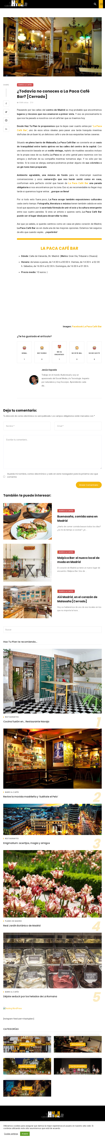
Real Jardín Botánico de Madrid (21, 925)
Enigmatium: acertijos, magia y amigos (26, 843)
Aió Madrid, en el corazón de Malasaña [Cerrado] (77, 599)
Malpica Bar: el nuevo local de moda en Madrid (78, 560)
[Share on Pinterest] (6, 120)
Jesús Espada (49, 369)
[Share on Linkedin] (6, 129)
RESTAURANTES (12, 717)
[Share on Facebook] (6, 104)
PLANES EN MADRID (13, 921)
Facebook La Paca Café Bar (87, 326)
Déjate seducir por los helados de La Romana (30, 996)
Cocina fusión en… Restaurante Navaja (26, 721)
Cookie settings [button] (11, 1134)
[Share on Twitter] (6, 112)
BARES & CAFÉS (25, 85)
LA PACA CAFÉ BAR (59, 248)
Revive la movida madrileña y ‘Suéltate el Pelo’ (30, 796)
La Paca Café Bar (78, 183)
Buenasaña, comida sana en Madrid (77, 519)
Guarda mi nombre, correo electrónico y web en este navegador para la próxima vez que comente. (52, 475)
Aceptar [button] (25, 1134)
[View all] (27, 1044)
